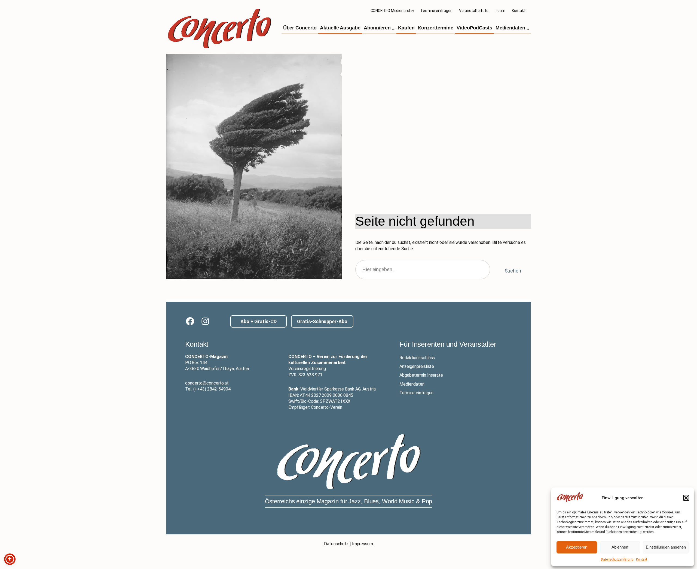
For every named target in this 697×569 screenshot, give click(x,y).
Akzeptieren (576, 547)
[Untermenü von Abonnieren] (393, 29)
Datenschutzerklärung (617, 559)
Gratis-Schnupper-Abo (322, 321)
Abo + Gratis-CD (258, 321)
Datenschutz (336, 543)
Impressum (362, 543)
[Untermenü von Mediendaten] (527, 29)
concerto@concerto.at (207, 383)
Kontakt (641, 559)
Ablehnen (620, 547)
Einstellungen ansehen (666, 547)
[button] (686, 498)
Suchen (513, 271)
